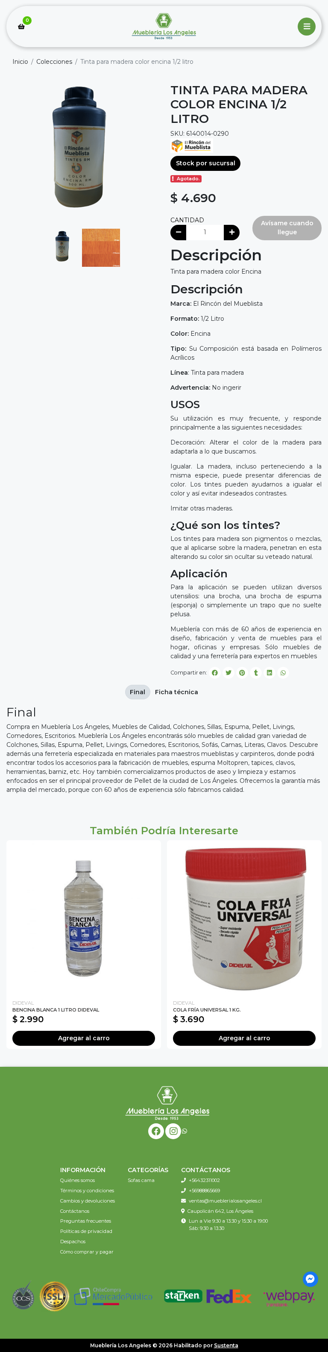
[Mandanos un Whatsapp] (184, 1131)
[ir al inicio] (167, 1103)
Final (137, 692)
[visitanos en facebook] (156, 1131)
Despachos (72, 1242)
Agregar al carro (84, 1038)
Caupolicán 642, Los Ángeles (220, 1211)
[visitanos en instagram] (173, 1131)
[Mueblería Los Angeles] (164, 27)
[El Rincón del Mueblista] (191, 145)
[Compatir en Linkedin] (269, 673)
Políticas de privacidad (86, 1231)
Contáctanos (74, 1211)
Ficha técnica (176, 692)
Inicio (20, 62)
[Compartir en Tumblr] (256, 673)
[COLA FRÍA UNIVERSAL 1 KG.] (244, 917)
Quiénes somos (77, 1180)
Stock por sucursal (205, 163)
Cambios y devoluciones (87, 1201)
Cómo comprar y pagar (87, 1252)
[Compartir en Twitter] (228, 673)
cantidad (187, 220)
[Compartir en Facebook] (215, 673)
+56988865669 (204, 1191)
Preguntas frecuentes (85, 1221)
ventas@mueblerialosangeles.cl (225, 1201)
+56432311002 (204, 1180)
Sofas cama (141, 1180)
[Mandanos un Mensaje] (311, 1279)
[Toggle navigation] (307, 27)
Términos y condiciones (87, 1191)
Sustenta (226, 1345)
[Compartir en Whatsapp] (283, 673)
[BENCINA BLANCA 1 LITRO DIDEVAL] (83, 917)
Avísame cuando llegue (287, 227)
